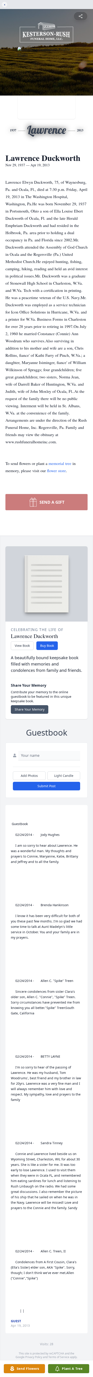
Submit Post (46, 786)
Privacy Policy (33, 1357)
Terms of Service (58, 1357)
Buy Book (47, 645)
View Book (22, 645)
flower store (56, 470)
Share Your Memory (29, 709)
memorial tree (60, 463)
